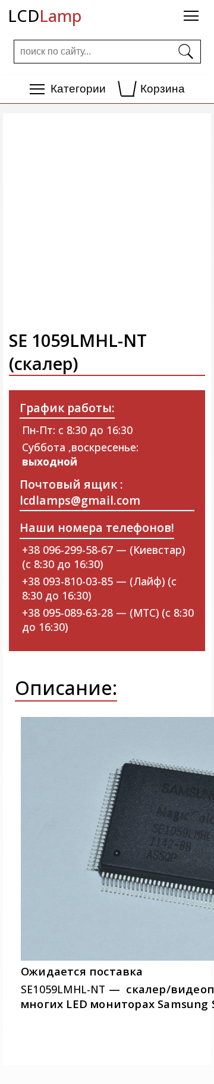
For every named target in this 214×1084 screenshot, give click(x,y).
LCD (44, 16)
